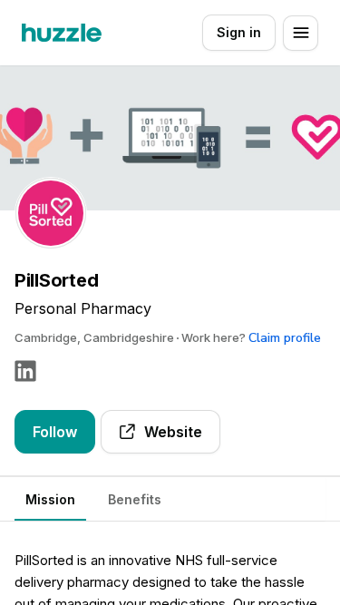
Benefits (134, 499)
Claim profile (284, 337)
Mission (50, 499)
